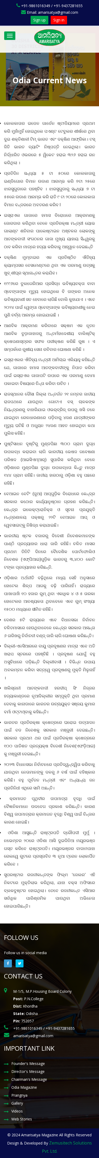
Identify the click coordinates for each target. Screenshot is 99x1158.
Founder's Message (28, 1063)
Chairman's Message (29, 1079)
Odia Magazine (24, 1087)
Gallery (17, 1103)
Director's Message (28, 1071)
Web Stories (21, 1119)
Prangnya (19, 1095)
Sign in (58, 19)
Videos (17, 1111)
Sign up (39, 19)
